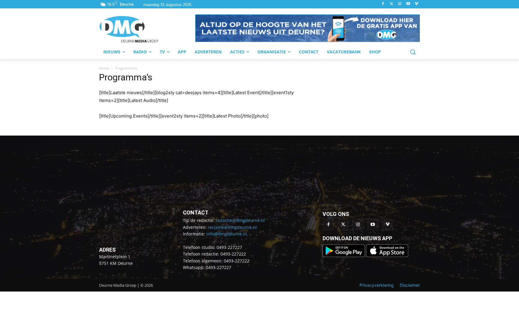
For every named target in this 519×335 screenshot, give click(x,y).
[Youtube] (408, 4)
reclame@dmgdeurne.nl (232, 227)
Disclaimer (410, 285)
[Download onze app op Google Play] (344, 255)
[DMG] (147, 29)
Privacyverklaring (377, 285)
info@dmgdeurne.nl (226, 234)
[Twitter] (391, 4)
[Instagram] (399, 4)
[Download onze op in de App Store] (387, 255)
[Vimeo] (416, 4)
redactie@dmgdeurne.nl (240, 220)
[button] (308, 28)
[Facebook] (383, 4)
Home (104, 68)
